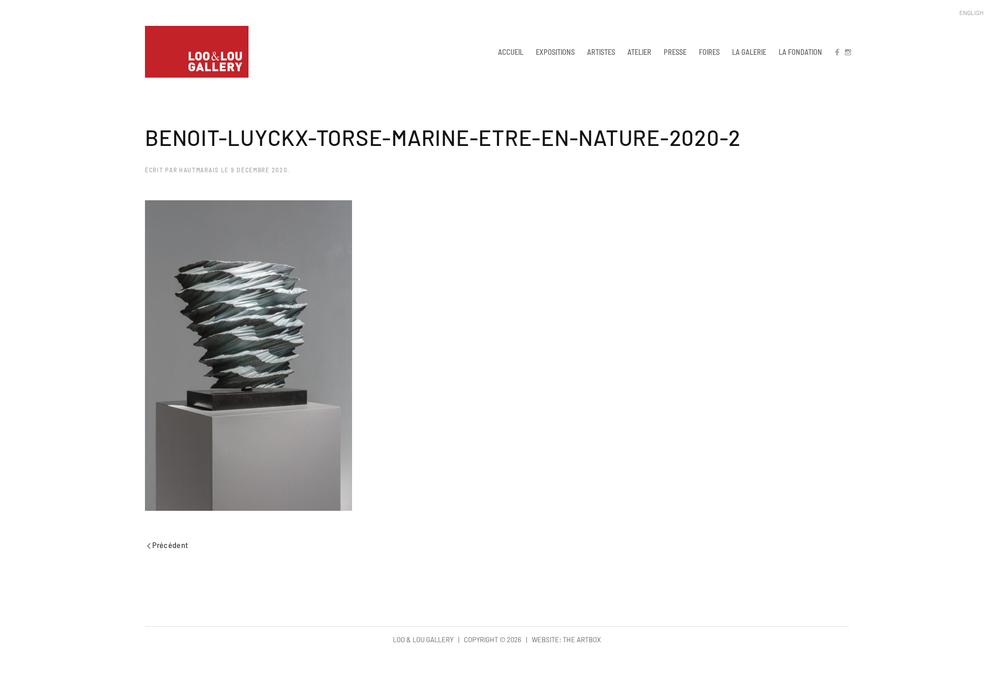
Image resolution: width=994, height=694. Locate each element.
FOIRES (709, 51)
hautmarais (199, 169)
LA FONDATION (800, 51)
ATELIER (639, 51)
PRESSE (675, 51)
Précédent (169, 545)
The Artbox (582, 640)
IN (847, 51)
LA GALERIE (749, 51)
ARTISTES (601, 51)
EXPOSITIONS (555, 51)
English (971, 12)
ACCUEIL (510, 51)
